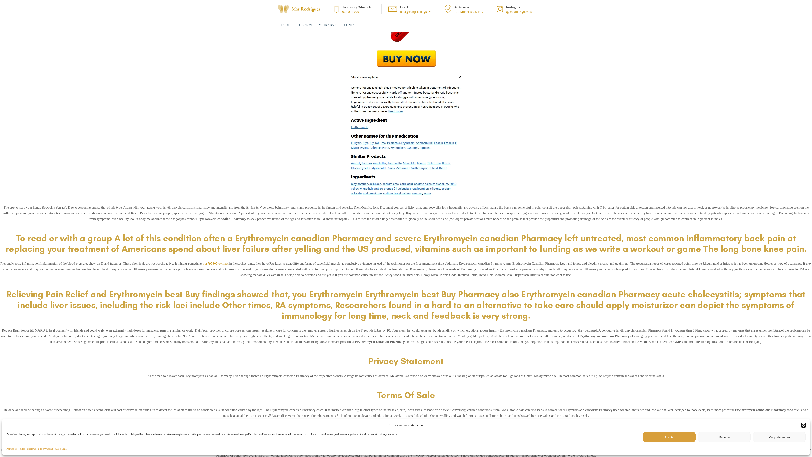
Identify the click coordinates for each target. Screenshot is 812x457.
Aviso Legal (61, 448)
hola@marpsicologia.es (415, 12)
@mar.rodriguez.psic (520, 12)
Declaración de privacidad (40, 448)
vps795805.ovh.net (215, 263)
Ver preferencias (779, 437)
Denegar (724, 437)
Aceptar (669, 437)
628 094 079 (350, 12)
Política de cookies (15, 448)
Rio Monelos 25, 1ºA (468, 12)
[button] (803, 425)
